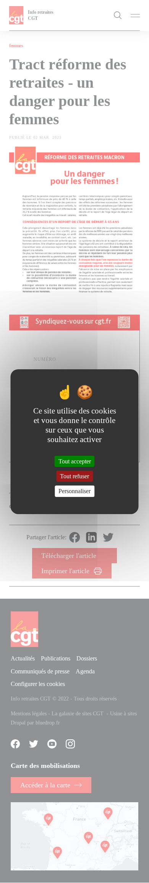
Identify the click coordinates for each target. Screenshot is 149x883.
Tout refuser (74, 476)
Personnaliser (74, 491)
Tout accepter (74, 461)
